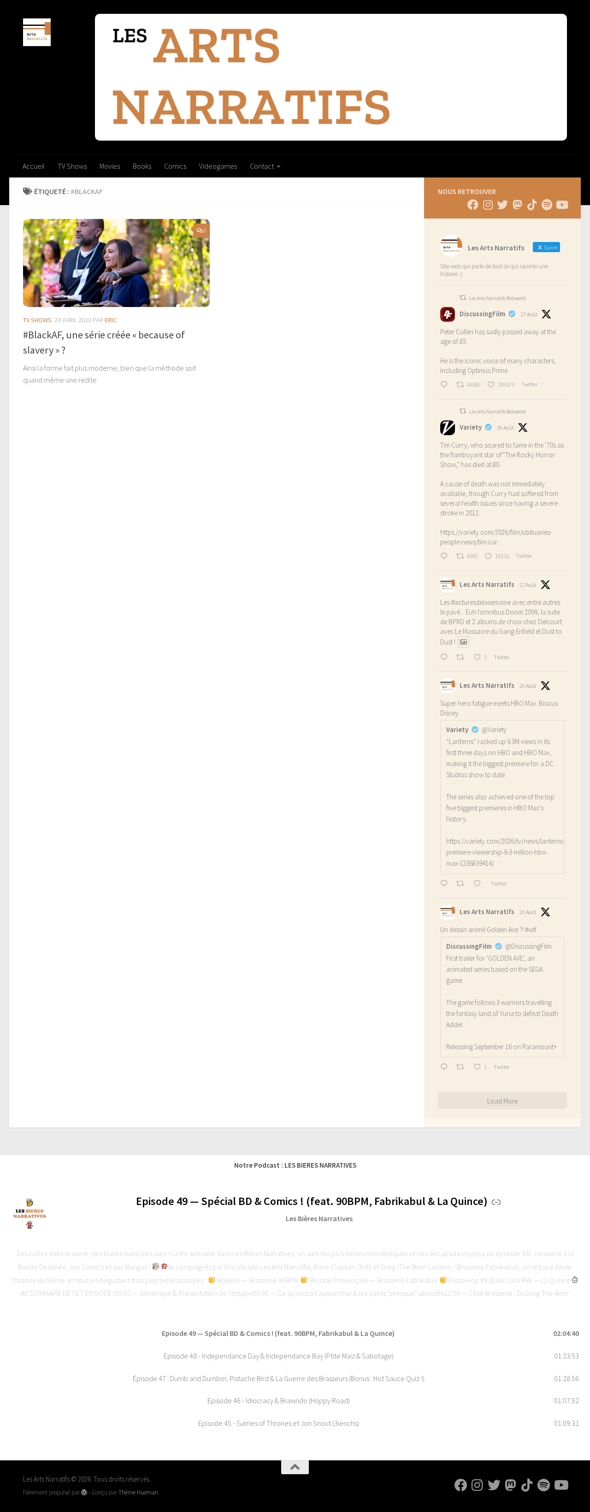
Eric (111, 320)
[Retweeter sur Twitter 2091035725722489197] (463, 657)
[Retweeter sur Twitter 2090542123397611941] (463, 884)
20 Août (528, 685)
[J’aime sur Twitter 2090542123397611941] (480, 884)
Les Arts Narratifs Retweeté (497, 298)
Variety (471, 427)
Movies (110, 166)
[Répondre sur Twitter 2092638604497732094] (446, 556)
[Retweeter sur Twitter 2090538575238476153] (463, 1067)
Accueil (34, 166)
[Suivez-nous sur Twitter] (502, 204)
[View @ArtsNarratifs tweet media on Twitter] (463, 642)
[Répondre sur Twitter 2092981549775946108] (446, 385)
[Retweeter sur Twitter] (463, 297)
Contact (262, 166)
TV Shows (72, 166)
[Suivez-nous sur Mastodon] (517, 204)
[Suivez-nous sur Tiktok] (531, 204)
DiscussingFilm (482, 313)
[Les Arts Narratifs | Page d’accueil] (37, 32)
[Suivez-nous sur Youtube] (561, 204)
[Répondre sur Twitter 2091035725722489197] (446, 657)
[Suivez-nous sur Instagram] (487, 204)
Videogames (218, 166)
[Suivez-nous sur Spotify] (546, 204)
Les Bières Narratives (319, 1218)
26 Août (505, 427)
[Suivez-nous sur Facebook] (472, 204)
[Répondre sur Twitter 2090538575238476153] (446, 1067)
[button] (295, 1333)
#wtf (531, 929)
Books (142, 166)
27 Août (528, 314)
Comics (175, 166)
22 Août (528, 584)
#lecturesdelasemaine (481, 602)
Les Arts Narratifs (487, 584)
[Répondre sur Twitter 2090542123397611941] (446, 884)
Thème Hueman (138, 1492)
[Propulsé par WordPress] (84, 1492)
